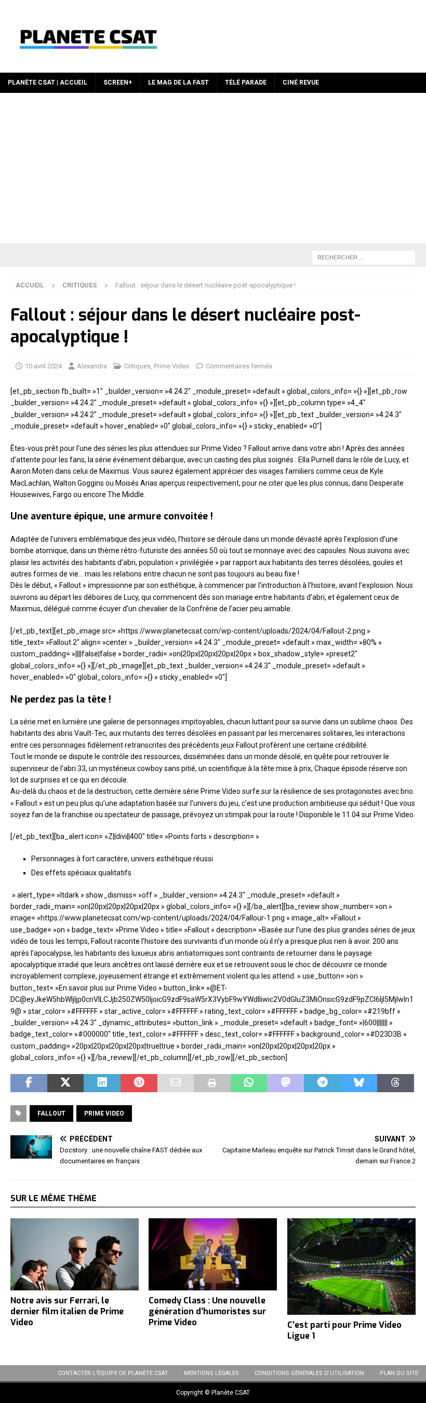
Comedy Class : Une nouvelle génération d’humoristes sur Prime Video (207, 1311)
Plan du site (399, 1373)
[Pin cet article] (139, 1083)
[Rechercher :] (364, 257)
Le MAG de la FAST (178, 82)
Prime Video (172, 366)
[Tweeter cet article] (65, 1083)
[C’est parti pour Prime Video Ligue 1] (351, 1266)
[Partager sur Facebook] (28, 1083)
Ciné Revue (301, 82)
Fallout (51, 1113)
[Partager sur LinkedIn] (102, 1083)
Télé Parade (246, 82)
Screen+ (117, 82)
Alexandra (92, 366)
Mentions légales (211, 1373)
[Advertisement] (213, 170)
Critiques (137, 366)
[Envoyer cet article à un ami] (175, 1083)
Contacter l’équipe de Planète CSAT (113, 1373)
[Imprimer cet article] (212, 1083)
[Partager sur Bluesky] (359, 1083)
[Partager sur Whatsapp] (249, 1083)
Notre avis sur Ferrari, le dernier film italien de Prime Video (67, 1311)
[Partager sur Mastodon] (285, 1083)
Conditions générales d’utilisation (309, 1373)
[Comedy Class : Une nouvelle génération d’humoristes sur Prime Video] (213, 1254)
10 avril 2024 (43, 366)
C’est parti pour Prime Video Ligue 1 (344, 1330)
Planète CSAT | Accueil (47, 82)
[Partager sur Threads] (395, 1083)
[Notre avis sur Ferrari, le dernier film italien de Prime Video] (74, 1254)
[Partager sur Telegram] (322, 1083)
